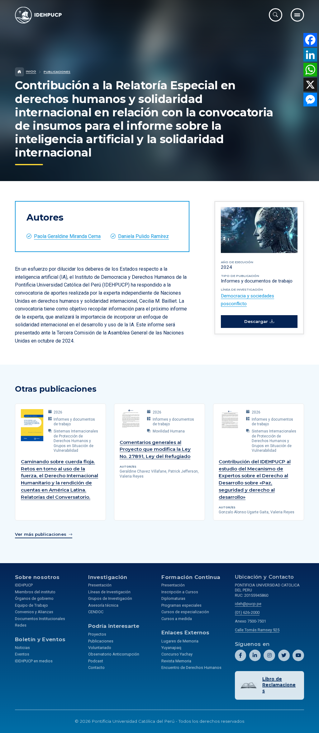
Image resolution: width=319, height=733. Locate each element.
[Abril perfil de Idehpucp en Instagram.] (269, 655)
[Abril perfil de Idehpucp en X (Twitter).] (284, 655)
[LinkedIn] (310, 54)
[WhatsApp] (310, 69)
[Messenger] (310, 99)
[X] (310, 84)
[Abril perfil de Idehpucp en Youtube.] (298, 655)
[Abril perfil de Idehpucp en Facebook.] (240, 655)
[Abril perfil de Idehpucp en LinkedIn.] (255, 655)
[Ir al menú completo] (297, 14)
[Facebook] (310, 39)
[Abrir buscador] (275, 14)
